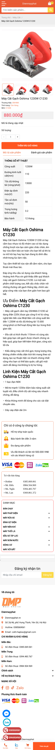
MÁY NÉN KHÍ (9, 527)
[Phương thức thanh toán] (25, 465)
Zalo (20, 688)
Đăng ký (47, 574)
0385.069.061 (25, 647)
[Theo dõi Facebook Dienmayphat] (2, 688)
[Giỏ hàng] (50, 4)
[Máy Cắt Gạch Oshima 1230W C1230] (27, 55)
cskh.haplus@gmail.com (24, 632)
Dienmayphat (27, 3)
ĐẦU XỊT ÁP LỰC (10, 536)
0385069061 (19, 627)
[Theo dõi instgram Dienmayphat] (7, 688)
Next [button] (50, 89)
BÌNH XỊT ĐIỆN (9, 522)
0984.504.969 (25, 666)
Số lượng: (6, 130)
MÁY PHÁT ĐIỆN (10, 513)
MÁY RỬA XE (9, 518)
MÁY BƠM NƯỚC (10, 540)
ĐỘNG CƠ (7, 545)
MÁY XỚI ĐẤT (9, 549)
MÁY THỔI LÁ (9, 531)
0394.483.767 (25, 656)
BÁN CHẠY (8, 508)
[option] (27, 55)
